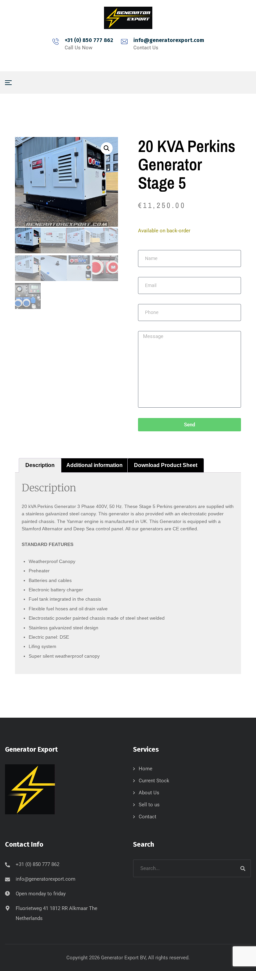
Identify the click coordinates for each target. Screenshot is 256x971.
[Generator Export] (128, 18)
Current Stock (154, 781)
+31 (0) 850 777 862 (89, 40)
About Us (149, 793)
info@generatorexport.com (168, 40)
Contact (147, 817)
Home (145, 769)
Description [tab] (40, 465)
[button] (107, 148)
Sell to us (149, 805)
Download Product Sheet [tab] (165, 465)
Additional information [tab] (94, 465)
